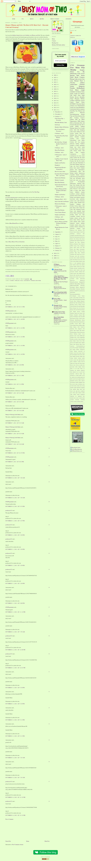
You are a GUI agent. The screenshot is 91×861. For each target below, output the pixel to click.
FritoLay (77, 238)
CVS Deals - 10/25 (59, 133)
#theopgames (73, 183)
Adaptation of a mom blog (59, 313)
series (83, 225)
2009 (55, 255)
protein (78, 270)
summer (83, 138)
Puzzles (83, 209)
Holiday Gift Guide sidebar (58, 45)
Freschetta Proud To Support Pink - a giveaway (61, 174)
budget (81, 356)
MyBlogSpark (81, 88)
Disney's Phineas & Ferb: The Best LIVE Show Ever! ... (61, 190)
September (58, 232)
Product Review (74, 97)
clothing (78, 131)
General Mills (82, 315)
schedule (76, 271)
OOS (79, 327)
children (82, 83)
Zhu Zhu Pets (77, 161)
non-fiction (72, 199)
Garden (71, 187)
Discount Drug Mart (81, 306)
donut (71, 259)
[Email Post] (30, 278)
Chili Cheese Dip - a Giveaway (60, 119)
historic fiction (81, 195)
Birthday (72, 135)
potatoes (83, 378)
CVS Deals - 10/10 (59, 197)
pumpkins (80, 382)
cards (76, 256)
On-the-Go (83, 327)
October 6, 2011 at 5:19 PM (15, 384)
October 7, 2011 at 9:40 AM (15, 444)
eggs (77, 176)
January (57, 250)
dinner (71, 112)
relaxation (72, 271)
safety (77, 199)
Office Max (82, 171)
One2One (72, 111)
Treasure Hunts (79, 344)
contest (83, 155)
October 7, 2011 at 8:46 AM (15, 410)
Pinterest (83, 244)
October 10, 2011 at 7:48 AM (15, 478)
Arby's (71, 297)
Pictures (75, 150)
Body (76, 299)
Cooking (76, 118)
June (56, 239)
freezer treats (73, 365)
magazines (72, 373)
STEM (71, 245)
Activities (72, 149)
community (72, 216)
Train (74, 344)
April (56, 243)
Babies (83, 140)
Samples (82, 70)
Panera (71, 330)
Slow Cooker (78, 339)
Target (71, 98)
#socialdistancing (74, 114)
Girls (75, 187)
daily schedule (77, 257)
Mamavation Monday (60, 178)
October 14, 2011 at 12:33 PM (15, 815)
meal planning (77, 197)
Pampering (78, 209)
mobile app (82, 373)
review (80, 79)
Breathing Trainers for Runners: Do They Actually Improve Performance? (60, 321)
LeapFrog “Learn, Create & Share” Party (61, 159)
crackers (71, 257)
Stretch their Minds (74, 249)
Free (72, 67)
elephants (75, 361)
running (76, 133)
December (57, 112)
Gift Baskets (75, 316)
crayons (74, 360)
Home (27, 841)
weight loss (77, 93)
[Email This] (6, 276)
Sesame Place (77, 245)
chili (78, 256)
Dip (84, 185)
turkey (71, 157)
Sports (74, 131)
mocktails (72, 375)
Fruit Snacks (82, 238)
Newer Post (8, 841)
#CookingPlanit (81, 181)
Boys (83, 202)
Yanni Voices (79, 254)
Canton (74, 232)
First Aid (75, 309)
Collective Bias (81, 233)
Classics (76, 304)
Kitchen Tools (73, 169)
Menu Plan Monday (77, 68)
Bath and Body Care (80, 297)
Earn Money (73, 207)
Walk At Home (74, 190)
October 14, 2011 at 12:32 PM (15, 797)
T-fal (79, 188)
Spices (71, 247)
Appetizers (79, 183)
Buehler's (72, 204)
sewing (83, 385)
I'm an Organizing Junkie (60, 292)
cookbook (72, 194)
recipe (71, 126)
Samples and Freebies (60, 163)
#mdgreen (72, 290)
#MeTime (83, 283)
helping (79, 366)
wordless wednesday (75, 100)
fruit (79, 176)
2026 (55, 75)
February (57, 248)
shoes (84, 271)
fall (73, 259)
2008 (55, 258)
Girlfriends (72, 240)
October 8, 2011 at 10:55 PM (15, 453)
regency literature (80, 223)
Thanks (71, 251)
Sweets (71, 342)
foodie (83, 363)
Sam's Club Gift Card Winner (62, 201)
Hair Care (83, 240)
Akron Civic (78, 128)
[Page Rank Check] (75, 447)
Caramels (78, 232)
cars (80, 214)
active (83, 254)
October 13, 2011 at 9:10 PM (15, 687)
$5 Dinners (56, 264)
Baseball (80, 202)
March (57, 246)
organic (83, 221)
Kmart (83, 104)
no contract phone (78, 375)
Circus (79, 149)
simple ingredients (77, 387)
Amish (71, 102)
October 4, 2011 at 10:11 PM (15, 307)
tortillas (74, 394)
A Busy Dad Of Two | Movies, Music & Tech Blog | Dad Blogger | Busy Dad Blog (61, 278)
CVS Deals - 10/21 (59, 152)
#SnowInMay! (73, 289)
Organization (73, 121)
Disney (12, 280)
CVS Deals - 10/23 (59, 148)
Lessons (76, 323)
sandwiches (82, 199)
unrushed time (73, 398)
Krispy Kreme (82, 321)
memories (83, 197)
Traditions (82, 143)
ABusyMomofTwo (13, 223)
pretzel (75, 270)
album (83, 190)
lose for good (79, 372)
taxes (71, 392)
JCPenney (83, 242)
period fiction (76, 109)
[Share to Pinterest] (13, 276)
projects (83, 380)
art (84, 351)
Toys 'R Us (82, 124)
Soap (82, 339)
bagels (80, 353)
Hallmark (72, 320)
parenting (80, 268)
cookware (78, 194)
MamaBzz (82, 97)
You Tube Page (35, 192)
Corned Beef (76, 235)
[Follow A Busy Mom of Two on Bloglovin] (78, 57)
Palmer (83, 187)
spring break (79, 389)
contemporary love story (75, 155)
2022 (55, 84)
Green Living (78, 135)
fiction (83, 75)
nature (79, 221)
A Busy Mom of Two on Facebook (16, 241)
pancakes (75, 268)
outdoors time (74, 377)
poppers (79, 378)
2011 (55, 110)
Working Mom (82, 347)
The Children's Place (77, 342)
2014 (55, 103)
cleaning (83, 192)
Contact (54, 41)
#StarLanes (78, 289)
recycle (73, 384)
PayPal (77, 330)
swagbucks (83, 391)
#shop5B (76, 290)
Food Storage (82, 309)
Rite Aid (82, 123)
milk (71, 162)
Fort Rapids (73, 311)
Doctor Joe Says (58, 287)
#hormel (72, 128)
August (57, 234)
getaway (76, 218)
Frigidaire (72, 313)
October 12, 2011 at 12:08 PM (15, 650)
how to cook (73, 263)
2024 (55, 80)
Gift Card (80, 316)
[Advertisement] (14, 830)
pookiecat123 (9, 510)
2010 (55, 253)
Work (80, 190)
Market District (76, 325)
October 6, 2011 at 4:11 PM (15, 375)
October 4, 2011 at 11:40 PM (15, 319)
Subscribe (60, 65)
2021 (55, 87)
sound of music (73, 273)
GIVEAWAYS (68, 19)
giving (74, 261)
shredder (71, 387)
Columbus (72, 235)
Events (83, 237)
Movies (72, 123)
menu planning (73, 221)
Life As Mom (57, 298)
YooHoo (77, 349)
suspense (82, 109)
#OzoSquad (72, 287)
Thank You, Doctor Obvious (60, 288)
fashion (75, 259)
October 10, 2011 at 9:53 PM (15, 506)
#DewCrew (72, 280)
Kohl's (80, 187)
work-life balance (80, 401)
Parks (75, 330)
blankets (74, 356)
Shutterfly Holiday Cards (61, 122)
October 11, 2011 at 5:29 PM (15, 565)
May (56, 241)
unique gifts (72, 277)
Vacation (72, 138)
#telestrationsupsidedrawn (75, 294)
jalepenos (72, 370)
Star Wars (82, 247)
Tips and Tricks (74, 116)
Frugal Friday (80, 102)
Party (71, 188)
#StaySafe (83, 289)
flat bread (80, 363)
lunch (84, 372)
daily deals (73, 130)
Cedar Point (82, 232)
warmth (80, 398)
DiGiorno (75, 306)
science (80, 225)
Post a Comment (9, 819)
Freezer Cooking (81, 311)
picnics (71, 270)
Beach (71, 299)
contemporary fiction (77, 154)
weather (76, 277)
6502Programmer (10, 311)
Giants (71, 316)
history (83, 366)
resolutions (80, 384)
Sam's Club (73, 211)
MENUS (31, 19)
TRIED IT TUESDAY (54, 19)
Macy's (80, 323)
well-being (83, 399)
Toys (76, 111)
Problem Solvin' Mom (59, 312)
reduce (76, 384)
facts (74, 363)
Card (74, 185)
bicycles (81, 354)
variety (77, 398)
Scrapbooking (82, 337)
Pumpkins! (57, 165)
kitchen (71, 197)
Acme (79, 140)
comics (71, 360)
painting (78, 377)
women (75, 401)
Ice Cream (76, 107)
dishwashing (82, 257)
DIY (76, 142)
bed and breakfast (73, 354)
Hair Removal (73, 318)
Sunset (78, 340)
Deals (71, 77)
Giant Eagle (81, 95)
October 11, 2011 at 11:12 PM (15, 612)
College (79, 304)
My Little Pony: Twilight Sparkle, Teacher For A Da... (61, 143)
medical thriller (73, 266)
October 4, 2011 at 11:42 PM (15, 354)
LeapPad (72, 323)
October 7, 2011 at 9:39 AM (15, 423)
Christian (78, 185)
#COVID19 (73, 104)
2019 (55, 91)
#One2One (83, 285)
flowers (76, 195)
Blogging (77, 98)
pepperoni (72, 223)
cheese (71, 192)
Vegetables (72, 174)
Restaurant (77, 123)
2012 (55, 107)
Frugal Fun (77, 313)
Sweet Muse (82, 340)
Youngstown (82, 349)
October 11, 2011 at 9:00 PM (15, 603)
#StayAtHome (73, 140)
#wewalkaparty (73, 295)
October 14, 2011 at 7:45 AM (15, 757)
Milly (84, 325)
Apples (75, 202)
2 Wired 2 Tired (58, 269)
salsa (81, 385)
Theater (75, 212)
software (76, 226)
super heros (78, 391)
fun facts (79, 259)
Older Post (47, 841)
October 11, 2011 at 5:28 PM (15, 535)
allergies (75, 351)
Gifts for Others (80, 119)
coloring (79, 358)
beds (78, 354)
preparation (72, 380)
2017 (55, 96)
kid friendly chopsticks (80, 370)
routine (78, 385)
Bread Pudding (77, 301)
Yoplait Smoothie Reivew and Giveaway (61, 185)
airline (71, 351)
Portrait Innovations (81, 332)
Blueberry (80, 230)
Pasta (80, 244)
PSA (76, 328)
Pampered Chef (81, 328)
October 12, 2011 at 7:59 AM (15, 632)
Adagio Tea (82, 164)
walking (83, 126)
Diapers (80, 206)
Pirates (83, 330)
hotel (78, 368)
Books (76, 77)
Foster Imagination (80, 166)
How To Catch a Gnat (60, 171)
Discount (77, 124)
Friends (83, 114)
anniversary (80, 351)
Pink (80, 330)
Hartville (72, 242)
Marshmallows (81, 169)
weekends (72, 278)
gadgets (72, 218)
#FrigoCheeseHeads (74, 282)
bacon (77, 353)
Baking (76, 149)
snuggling (83, 387)
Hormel (76, 81)
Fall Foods (57, 125)
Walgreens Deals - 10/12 (60, 199)
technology (82, 200)
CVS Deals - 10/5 (59, 217)
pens (77, 378)
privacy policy (78, 380)
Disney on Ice (82, 235)
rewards (71, 385)
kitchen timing (76, 264)
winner (83, 180)
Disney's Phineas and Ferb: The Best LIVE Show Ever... (61, 223)
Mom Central (79, 207)
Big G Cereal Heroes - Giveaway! (60, 130)
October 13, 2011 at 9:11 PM (15, 720)
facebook (72, 195)
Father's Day (72, 238)
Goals (77, 187)
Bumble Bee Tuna (73, 302)
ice (84, 368)
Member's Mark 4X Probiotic (62, 127)
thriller (77, 126)
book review (81, 73)
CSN (84, 230)
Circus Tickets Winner (60, 212)
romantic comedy (74, 225)
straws (71, 391)
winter (77, 278)
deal (84, 111)
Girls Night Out (78, 240)
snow (80, 180)
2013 (55, 105)
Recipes (72, 75)
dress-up (83, 216)
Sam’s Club (76, 337)
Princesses (75, 188)
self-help (80, 271)
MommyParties (73, 171)
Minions (74, 327)
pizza (78, 138)
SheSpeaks (83, 245)
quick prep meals (74, 180)
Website (80, 111)
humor (75, 219)
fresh (77, 365)
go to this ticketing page (11, 197)
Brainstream (79, 299)
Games (83, 149)
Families (17, 280)
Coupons (82, 77)
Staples (74, 340)
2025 (55, 77)
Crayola (72, 124)
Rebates (72, 173)
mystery (72, 133)
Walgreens (82, 86)
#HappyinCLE (82, 282)
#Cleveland (82, 278)
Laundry (75, 157)
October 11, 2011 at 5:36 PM (15, 583)
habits (76, 366)
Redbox (76, 173)
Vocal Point (72, 347)
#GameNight (80, 162)
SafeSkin (72, 337)
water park (75, 162)
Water (77, 152)
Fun (79, 142)
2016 (55, 98)
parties (71, 378)
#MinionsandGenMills (74, 285)
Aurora (74, 297)
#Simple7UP (82, 287)
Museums (72, 143)
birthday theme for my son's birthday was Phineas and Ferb (26, 35)
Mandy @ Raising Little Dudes (13, 414)
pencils (74, 378)
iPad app (72, 178)
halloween (82, 176)
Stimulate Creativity (80, 136)
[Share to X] (10, 276)
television (72, 228)
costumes (78, 216)
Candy (71, 232)
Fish (78, 309)
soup (77, 273)
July (56, 236)
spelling (74, 389)
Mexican (72, 244)
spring (83, 147)
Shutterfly (79, 211)
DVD (81, 185)
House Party (73, 168)
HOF (84, 316)
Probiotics (75, 334)
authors (71, 353)
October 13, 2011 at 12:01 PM (15, 668)
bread (76, 214)
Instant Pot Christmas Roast (60, 265)
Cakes (71, 131)
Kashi (75, 321)
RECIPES (42, 19)
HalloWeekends (78, 320)
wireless (71, 401)
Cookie (83, 128)
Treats (81, 251)
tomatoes (80, 392)
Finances (72, 309)
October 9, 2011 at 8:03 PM (15, 461)
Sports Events (76, 247)
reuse (84, 384)
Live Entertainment (80, 105)
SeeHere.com (73, 339)
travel (83, 275)
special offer (72, 275)
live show (82, 131)
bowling (72, 214)
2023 (55, 82)
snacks (72, 107)
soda (71, 389)
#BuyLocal (72, 230)
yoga (84, 228)
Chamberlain (80, 302)
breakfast (83, 152)
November (58, 114)
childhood (77, 192)
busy (84, 356)
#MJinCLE (72, 283)
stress (81, 275)
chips (83, 214)
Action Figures (81, 295)
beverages (72, 256)
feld (21, 280)
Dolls (83, 206)
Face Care (79, 308)
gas (79, 365)
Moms (71, 136)
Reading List (55, 43)
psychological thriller (74, 382)
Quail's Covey (81, 334)
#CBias (71, 202)
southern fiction (82, 273)
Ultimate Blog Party (75, 252)
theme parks (75, 392)
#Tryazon (82, 112)
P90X (79, 121)
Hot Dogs (77, 242)
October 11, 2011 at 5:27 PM (15, 521)
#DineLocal (82, 280)
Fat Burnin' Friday (80, 92)
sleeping (72, 226)
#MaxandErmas (78, 283)
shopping (82, 130)
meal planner (82, 264)
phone (83, 178)
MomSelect (82, 107)
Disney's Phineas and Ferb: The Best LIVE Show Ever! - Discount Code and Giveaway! (27, 26)
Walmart (77, 174)
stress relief (76, 200)
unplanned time (81, 396)
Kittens (77, 321)
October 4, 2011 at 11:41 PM (15, 328)
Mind (71, 327)
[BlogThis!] (8, 276)
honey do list (73, 368)
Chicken (72, 142)
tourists (78, 394)
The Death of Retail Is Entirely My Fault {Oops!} (60, 307)
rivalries (75, 385)
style (74, 391)
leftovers (83, 219)
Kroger (83, 135)
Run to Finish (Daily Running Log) (59, 317)
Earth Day (72, 237)
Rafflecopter (82, 335)
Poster (71, 334)
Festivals (83, 308)
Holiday (83, 98)
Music (77, 90)
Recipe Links (74, 79)
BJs (76, 230)
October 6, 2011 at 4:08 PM (15, 365)
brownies (78, 356)
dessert (74, 176)
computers (82, 174)
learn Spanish (73, 372)
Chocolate (78, 104)
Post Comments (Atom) (17, 844)
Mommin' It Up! (58, 305)
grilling (77, 261)
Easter (71, 308)
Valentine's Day (73, 254)
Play (78, 157)
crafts (71, 176)
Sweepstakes (82, 249)
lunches (83, 161)
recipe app (82, 270)
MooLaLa (76, 244)
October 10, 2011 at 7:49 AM (15, 497)
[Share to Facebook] (11, 276)
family (71, 93)
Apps (71, 166)
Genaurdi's (76, 315)
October (57, 116)
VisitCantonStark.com (80, 346)
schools (72, 200)
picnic (83, 268)
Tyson (83, 251)
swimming (81, 226)
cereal (71, 109)
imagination (79, 263)
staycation (78, 275)
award (75, 353)
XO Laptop (72, 349)
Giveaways (27, 280)
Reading (77, 143)
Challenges (72, 233)
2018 (55, 93)
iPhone (78, 219)
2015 (55, 100)
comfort (83, 358)
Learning (83, 142)
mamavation (73, 84)
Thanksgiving (82, 173)
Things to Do (76, 251)
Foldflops (57, 140)
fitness (76, 363)
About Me (82, 133)
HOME (13, 19)
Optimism (72, 328)
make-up (77, 373)
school (79, 147)
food (71, 90)
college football (73, 358)
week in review (82, 277)
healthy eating (82, 261)
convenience (82, 256)
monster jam (79, 266)
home (71, 219)
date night (79, 360)
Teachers (83, 188)
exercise (83, 100)
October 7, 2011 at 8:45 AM (15, 393)
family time (73, 147)
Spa (84, 339)
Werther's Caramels (59, 180)
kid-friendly (78, 178)
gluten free (82, 365)
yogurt (71, 181)
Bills (74, 299)
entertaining (82, 145)
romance (72, 105)
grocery (80, 218)
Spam (71, 340)
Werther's (77, 347)
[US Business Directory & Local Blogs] (45, 859)
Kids (78, 75)
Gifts (71, 150)
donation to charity (74, 145)
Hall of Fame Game (80, 318)
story (84, 389)
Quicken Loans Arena (74, 335)
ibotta (81, 368)
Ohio (74, 209)
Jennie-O (78, 168)
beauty (83, 353)
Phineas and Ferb (36, 280)
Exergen (74, 308)
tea (84, 226)
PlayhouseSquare (73, 332)
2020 (55, 89)
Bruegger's (83, 301)
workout (78, 228)
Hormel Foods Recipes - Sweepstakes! (60, 168)
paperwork (83, 377)
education (83, 194)
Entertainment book (78, 237)
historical (80, 116)
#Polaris (77, 287)
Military (80, 325)
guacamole (72, 366)
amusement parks (81, 212)
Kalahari (83, 168)
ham (84, 218)
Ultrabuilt (83, 252)
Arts (74, 166)
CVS (22, 19)
